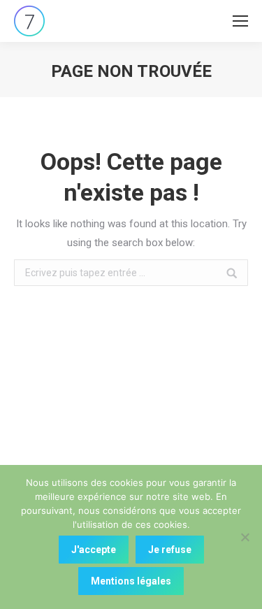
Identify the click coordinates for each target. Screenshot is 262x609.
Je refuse (169, 549)
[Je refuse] (245, 537)
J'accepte (93, 549)
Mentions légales (131, 581)
